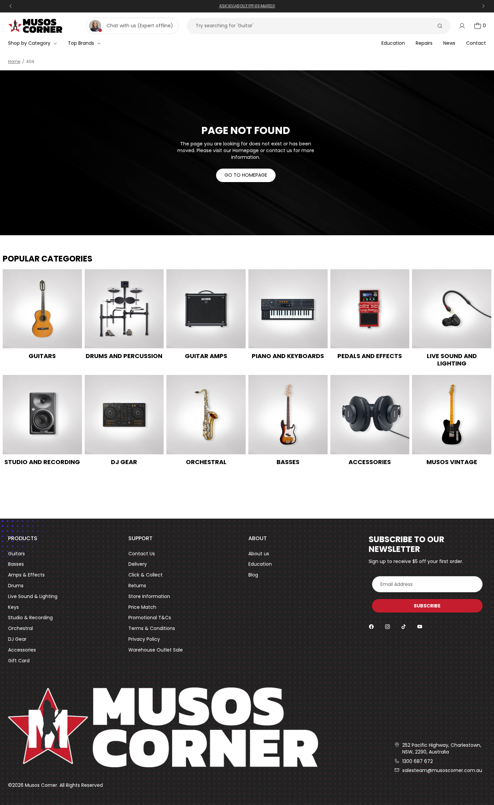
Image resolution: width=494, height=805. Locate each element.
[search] (440, 26)
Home (14, 61)
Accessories (22, 650)
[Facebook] (371, 626)
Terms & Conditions (151, 628)
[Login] (462, 26)
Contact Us (141, 554)
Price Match (142, 607)
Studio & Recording (30, 618)
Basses (16, 564)
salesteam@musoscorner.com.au (442, 770)
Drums (16, 586)
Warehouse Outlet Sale (155, 650)
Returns (137, 586)
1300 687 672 (417, 761)
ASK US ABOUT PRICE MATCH (247, 6)
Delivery (137, 564)
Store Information (149, 596)
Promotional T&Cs (149, 618)
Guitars (16, 554)
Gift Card (19, 661)
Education (260, 564)
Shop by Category (29, 43)
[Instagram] (387, 626)
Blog (253, 575)
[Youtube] (419, 626)
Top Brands (81, 43)
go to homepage (245, 175)
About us (258, 554)
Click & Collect (145, 575)
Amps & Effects (26, 575)
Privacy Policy (144, 639)
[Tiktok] (403, 626)
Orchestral (20, 628)
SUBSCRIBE (427, 605)
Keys (13, 607)
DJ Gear (17, 639)
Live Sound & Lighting (32, 596)
